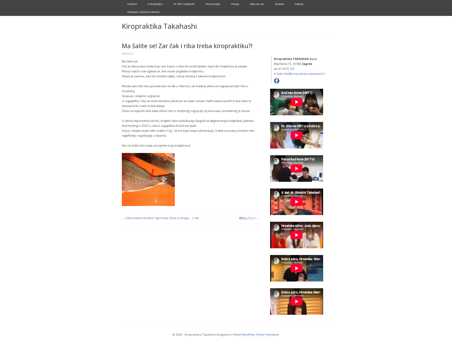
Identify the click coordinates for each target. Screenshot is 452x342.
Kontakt (279, 4)
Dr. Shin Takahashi (184, 4)
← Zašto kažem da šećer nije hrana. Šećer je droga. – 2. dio (160, 218)
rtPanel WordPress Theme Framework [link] (255, 335)
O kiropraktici (155, 4)
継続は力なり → (249, 218)
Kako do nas (257, 4)
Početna (132, 4)
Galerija (299, 4)
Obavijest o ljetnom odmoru (143, 12)
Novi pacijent (212, 4)
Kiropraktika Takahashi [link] (159, 26)
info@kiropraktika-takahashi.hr (304, 74)
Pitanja (235, 4)
